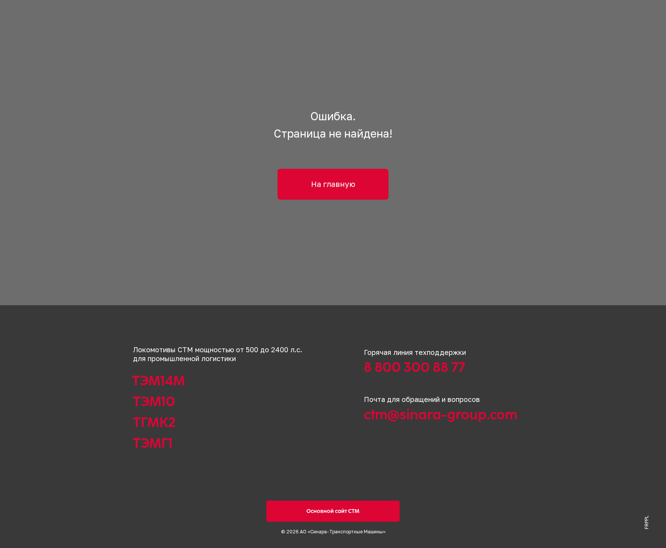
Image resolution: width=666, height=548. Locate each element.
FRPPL (646, 522)
